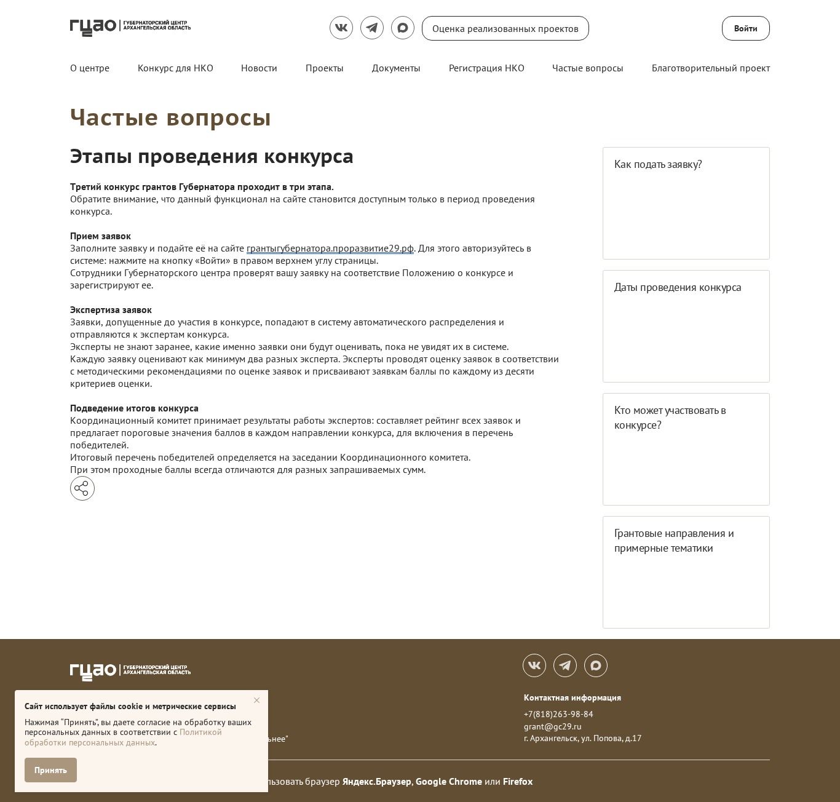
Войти (746, 28)
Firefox (518, 781)
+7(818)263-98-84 (558, 714)
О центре (89, 68)
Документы (396, 68)
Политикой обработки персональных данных (123, 737)
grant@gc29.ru (553, 726)
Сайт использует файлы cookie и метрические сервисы (130, 706)
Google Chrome (449, 781)
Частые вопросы (588, 68)
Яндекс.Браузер (377, 781)
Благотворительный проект (711, 68)
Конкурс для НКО (175, 68)
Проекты (325, 68)
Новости (259, 68)
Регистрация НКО (487, 68)
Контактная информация (572, 697)
